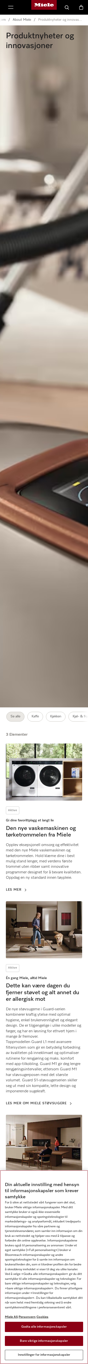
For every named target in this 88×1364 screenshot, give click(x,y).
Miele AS (11, 1317)
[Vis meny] (11, 7)
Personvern (27, 1317)
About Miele (22, 19)
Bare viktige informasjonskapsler (44, 1341)
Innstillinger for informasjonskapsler (44, 1354)
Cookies (42, 1317)
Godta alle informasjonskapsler (44, 1326)
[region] (44, 1267)
